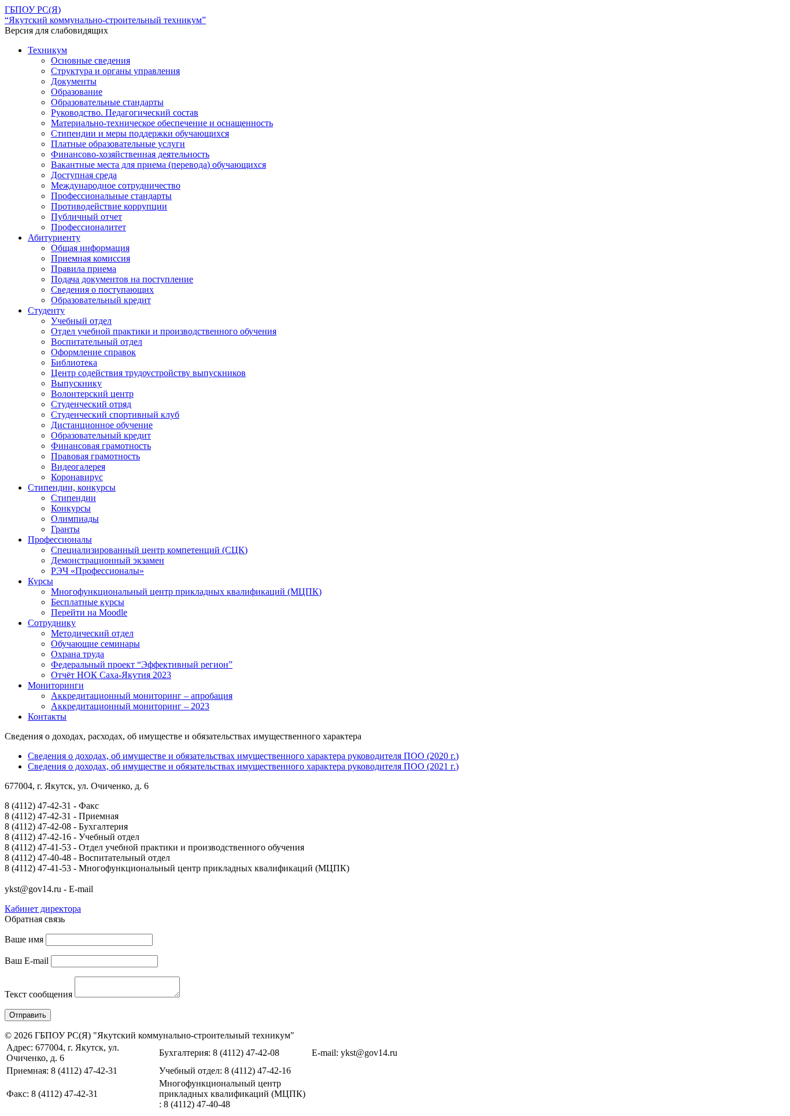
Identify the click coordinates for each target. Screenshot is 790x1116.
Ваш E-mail (27, 961)
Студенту (46, 310)
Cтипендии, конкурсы (72, 487)
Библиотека (74, 362)
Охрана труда (77, 654)
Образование (76, 92)
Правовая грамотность (95, 456)
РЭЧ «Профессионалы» (97, 571)
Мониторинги (56, 685)
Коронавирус (77, 477)
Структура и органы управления (115, 71)
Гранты (65, 529)
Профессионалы (60, 539)
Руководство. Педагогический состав (124, 112)
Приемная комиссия (90, 258)
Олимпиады (75, 519)
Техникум (47, 50)
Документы (74, 81)
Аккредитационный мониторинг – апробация (141, 696)
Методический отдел (92, 633)
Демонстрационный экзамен (107, 560)
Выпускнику (76, 383)
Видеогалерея (78, 467)
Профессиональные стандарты (111, 196)
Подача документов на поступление (122, 279)
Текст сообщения (38, 994)
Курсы (40, 581)
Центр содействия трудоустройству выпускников (148, 373)
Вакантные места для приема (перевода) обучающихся (158, 165)
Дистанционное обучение (102, 425)
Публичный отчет (86, 217)
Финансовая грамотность (101, 446)
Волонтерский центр (92, 394)
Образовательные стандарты (107, 102)
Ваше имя (24, 939)
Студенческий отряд (91, 404)
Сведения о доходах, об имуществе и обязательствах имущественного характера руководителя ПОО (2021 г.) (243, 766)
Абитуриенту (54, 237)
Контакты (47, 716)
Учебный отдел (81, 321)
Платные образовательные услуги (118, 144)
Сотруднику (52, 623)
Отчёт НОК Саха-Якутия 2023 (111, 675)
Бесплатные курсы (87, 602)
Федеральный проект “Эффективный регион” (141, 664)
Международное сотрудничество (115, 185)
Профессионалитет (88, 227)
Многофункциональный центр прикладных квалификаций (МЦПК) (186, 591)
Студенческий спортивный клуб (115, 414)
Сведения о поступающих (102, 289)
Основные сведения (90, 60)
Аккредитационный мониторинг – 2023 (130, 706)
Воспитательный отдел (96, 342)
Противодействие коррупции (109, 206)
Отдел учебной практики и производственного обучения (163, 331)
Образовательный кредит (101, 300)
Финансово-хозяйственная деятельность (130, 154)
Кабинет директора (43, 909)
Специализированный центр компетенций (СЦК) (149, 550)
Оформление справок (93, 352)
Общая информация (90, 248)
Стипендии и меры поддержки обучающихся (140, 133)
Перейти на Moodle (89, 612)
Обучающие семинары (95, 644)
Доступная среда (84, 175)
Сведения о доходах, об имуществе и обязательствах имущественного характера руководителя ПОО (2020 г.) (243, 756)
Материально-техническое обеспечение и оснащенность (162, 123)
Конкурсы (71, 508)
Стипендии (73, 498)
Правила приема (83, 269)
